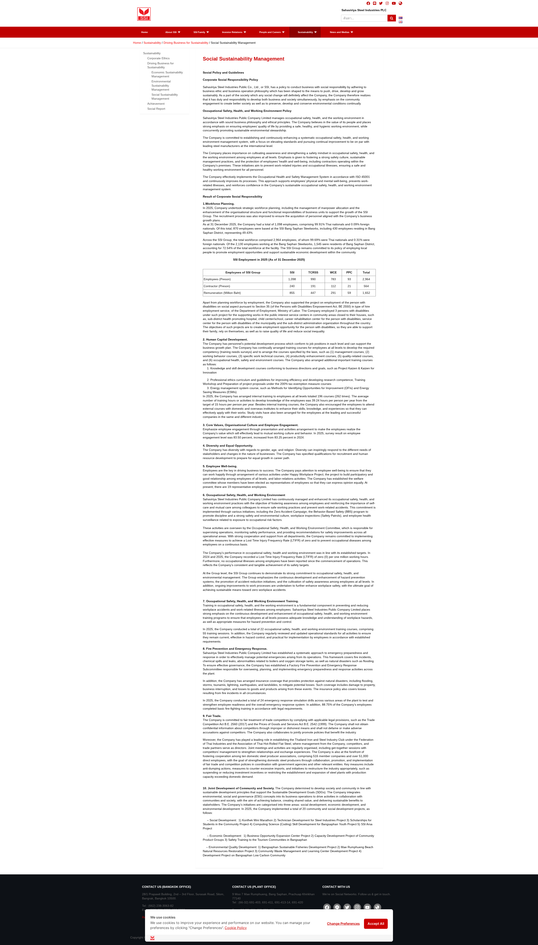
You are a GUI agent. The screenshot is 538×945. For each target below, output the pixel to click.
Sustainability (305, 32)
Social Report (156, 108)
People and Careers (270, 32)
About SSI (171, 32)
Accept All (376, 923)
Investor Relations (232, 32)
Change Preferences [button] (343, 923)
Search (392, 18)
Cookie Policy (236, 928)
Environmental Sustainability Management (161, 85)
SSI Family (199, 32)
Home (144, 32)
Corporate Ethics (158, 58)
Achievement (156, 103)
